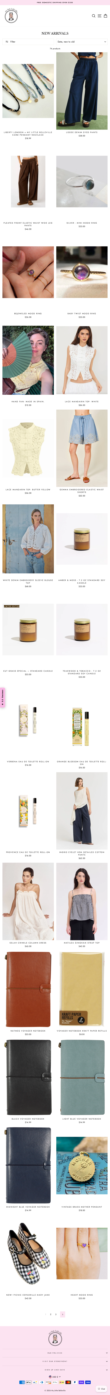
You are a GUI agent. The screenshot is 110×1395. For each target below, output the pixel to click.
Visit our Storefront (55, 1361)
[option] (55, 2)
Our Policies (55, 1353)
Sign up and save (55, 1370)
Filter (12, 41)
